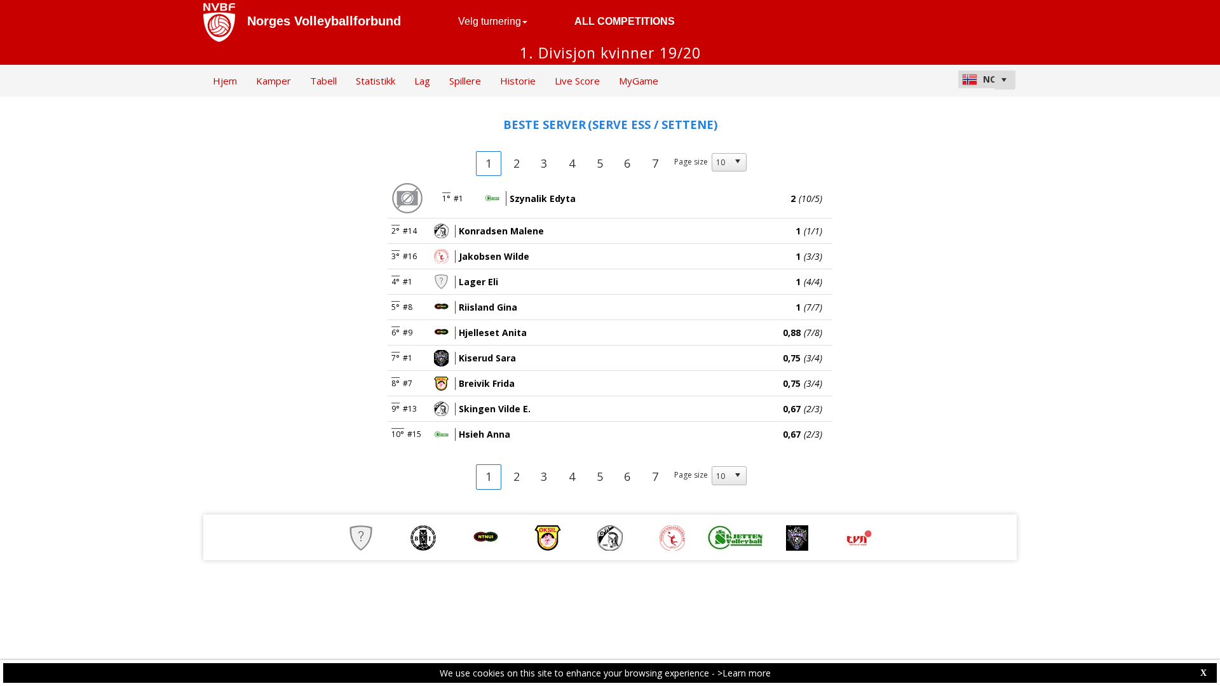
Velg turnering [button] (489, 21)
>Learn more (744, 673)
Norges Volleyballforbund (324, 21)
